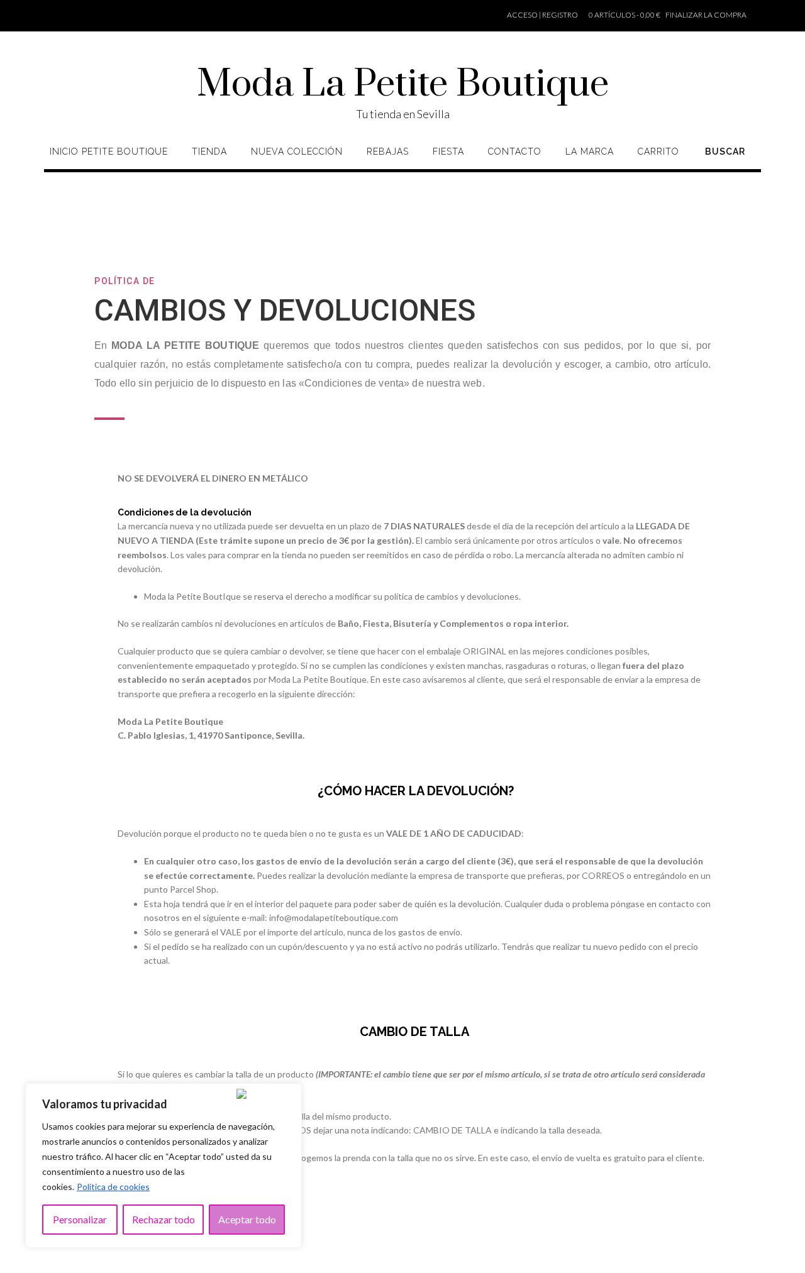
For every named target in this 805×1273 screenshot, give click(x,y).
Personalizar (80, 1219)
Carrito (658, 151)
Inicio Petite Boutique (109, 151)
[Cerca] (258, 1093)
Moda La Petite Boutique (403, 85)
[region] (163, 1165)
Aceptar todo (247, 1219)
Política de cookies (113, 1186)
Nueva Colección (297, 151)
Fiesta (448, 151)
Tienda (209, 151)
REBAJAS (388, 151)
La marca (589, 151)
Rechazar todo (163, 1219)
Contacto (514, 151)
